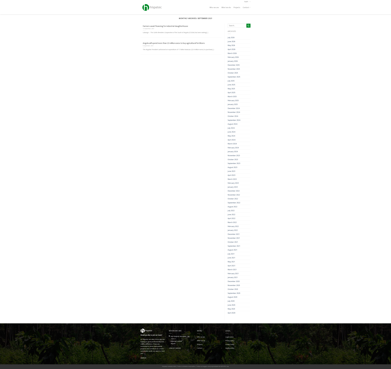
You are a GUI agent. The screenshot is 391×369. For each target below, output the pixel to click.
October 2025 (233, 73)
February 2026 (233, 57)
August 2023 (232, 167)
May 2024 (231, 136)
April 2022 (231, 218)
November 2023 (234, 155)
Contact (246, 7)
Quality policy (229, 348)
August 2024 (232, 124)
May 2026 (231, 45)
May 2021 (231, 262)
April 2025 (231, 92)
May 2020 (231, 309)
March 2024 (232, 144)
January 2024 (233, 151)
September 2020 (234, 293)
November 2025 (234, 69)
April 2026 (231, 49)
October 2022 (233, 199)
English (246, 1)
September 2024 (234, 120)
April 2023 (231, 175)
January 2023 (233, 187)
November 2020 (234, 285)
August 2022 (232, 207)
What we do (226, 7)
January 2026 (233, 61)
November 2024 (234, 112)
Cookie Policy (229, 344)
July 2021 (231, 254)
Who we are (214, 7)
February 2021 (233, 273)
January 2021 (233, 277)
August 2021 (232, 250)
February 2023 (233, 183)
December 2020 (234, 281)
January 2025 (233, 104)
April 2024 (231, 140)
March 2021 (232, 269)
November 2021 (234, 238)
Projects (236, 7)
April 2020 (231, 313)
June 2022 (231, 214)
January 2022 (233, 230)
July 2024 (231, 128)
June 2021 (231, 258)
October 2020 (233, 289)
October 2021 (233, 242)
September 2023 (234, 163)
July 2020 (231, 301)
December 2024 (234, 108)
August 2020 (232, 297)
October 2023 (233, 159)
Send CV (143, 358)
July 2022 (231, 210)
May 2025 (231, 89)
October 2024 (233, 116)
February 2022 (233, 226)
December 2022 (234, 191)
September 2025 (234, 77)
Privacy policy (229, 341)
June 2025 (231, 85)
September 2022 (234, 203)
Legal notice (229, 337)
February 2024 (233, 148)
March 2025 (232, 96)
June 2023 (231, 171)
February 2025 (233, 100)
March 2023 (232, 179)
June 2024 (231, 132)
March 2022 (232, 222)
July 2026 (231, 37)
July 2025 (231, 81)
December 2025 (234, 65)
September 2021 (234, 246)
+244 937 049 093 (175, 348)
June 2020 (231, 305)
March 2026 (232, 53)
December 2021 (234, 234)
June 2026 (231, 41)
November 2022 (234, 195)
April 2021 (231, 266)
